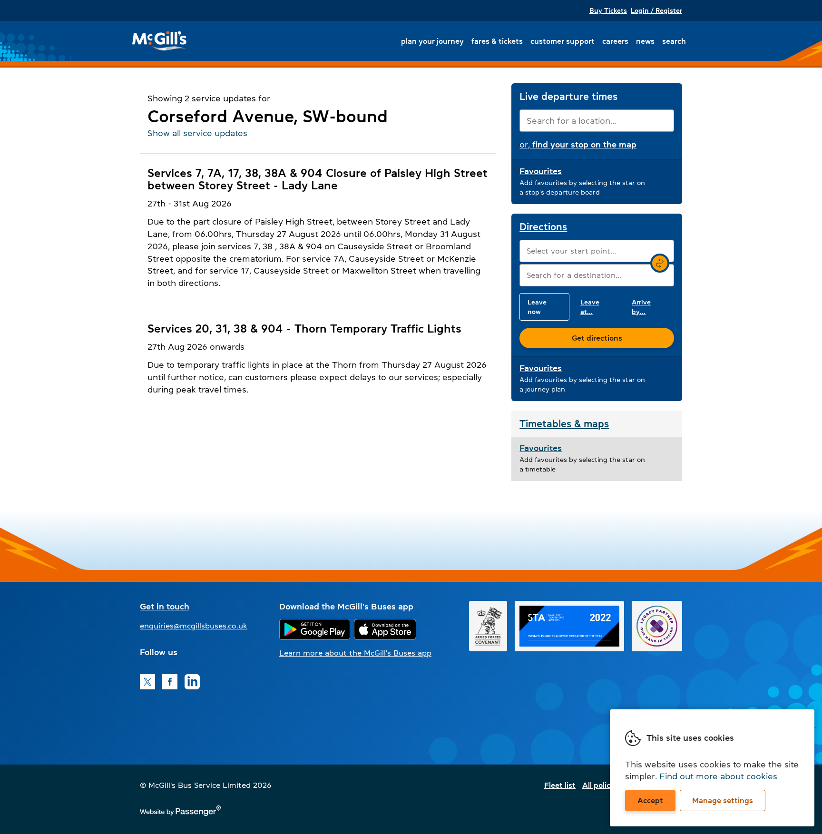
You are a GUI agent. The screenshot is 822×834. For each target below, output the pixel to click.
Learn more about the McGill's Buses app (355, 653)
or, (577, 144)
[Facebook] (169, 681)
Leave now (537, 307)
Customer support (562, 41)
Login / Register (656, 10)
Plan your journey (432, 41)
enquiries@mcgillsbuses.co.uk (193, 625)
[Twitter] (147, 681)
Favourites (540, 171)
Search (674, 41)
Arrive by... (641, 307)
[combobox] (596, 120)
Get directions (597, 338)
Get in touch (164, 606)
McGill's (159, 40)
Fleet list (560, 785)
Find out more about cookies (718, 776)
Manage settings (722, 800)
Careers (615, 41)
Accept (650, 800)
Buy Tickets (608, 10)
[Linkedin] (192, 681)
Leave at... (589, 307)
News (645, 41)
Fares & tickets (497, 41)
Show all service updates (197, 133)
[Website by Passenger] (180, 813)
